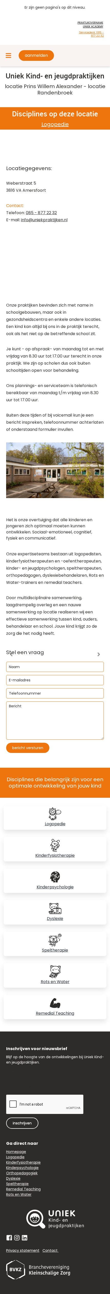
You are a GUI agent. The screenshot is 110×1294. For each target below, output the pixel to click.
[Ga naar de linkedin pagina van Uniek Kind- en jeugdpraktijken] (24, 1238)
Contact (50, 1250)
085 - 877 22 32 (41, 213)
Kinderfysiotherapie (55, 855)
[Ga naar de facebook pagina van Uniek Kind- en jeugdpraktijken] (9, 1238)
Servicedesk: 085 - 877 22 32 (91, 34)
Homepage (16, 1151)
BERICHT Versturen (27, 747)
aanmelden (36, 55)
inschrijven (22, 1123)
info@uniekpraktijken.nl (44, 220)
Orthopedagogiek (22, 1173)
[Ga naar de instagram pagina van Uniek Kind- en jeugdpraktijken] (17, 1238)
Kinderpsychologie (55, 887)
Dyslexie (55, 918)
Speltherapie (55, 950)
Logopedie (55, 124)
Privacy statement (22, 1250)
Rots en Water (55, 982)
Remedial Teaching (55, 1013)
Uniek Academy (93, 27)
